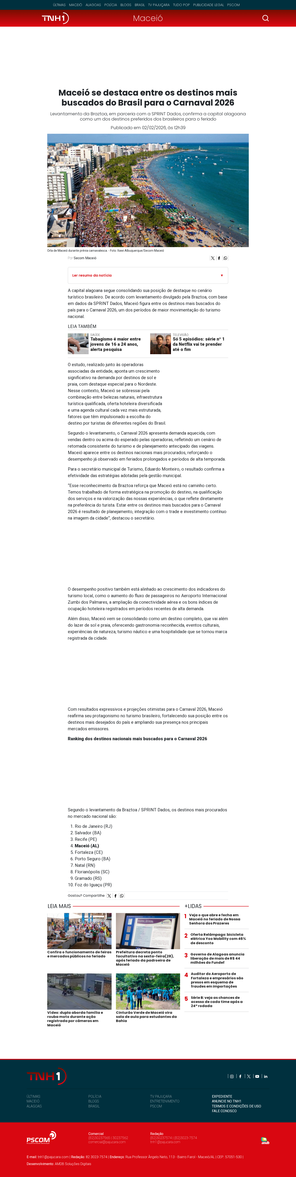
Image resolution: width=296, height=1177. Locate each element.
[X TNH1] (249, 1076)
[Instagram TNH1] (232, 1076)
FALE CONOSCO (224, 1111)
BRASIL (94, 1106)
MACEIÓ (33, 1101)
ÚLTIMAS (33, 1096)
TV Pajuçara (159, 4)
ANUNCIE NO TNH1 (226, 1101)
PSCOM (156, 1106)
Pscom (233, 4)
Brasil (140, 4)
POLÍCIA (94, 1096)
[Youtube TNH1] (257, 1076)
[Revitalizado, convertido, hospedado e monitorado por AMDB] (265, 1140)
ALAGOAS (34, 1106)
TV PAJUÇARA (161, 1096)
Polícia (110, 4)
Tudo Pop (181, 4)
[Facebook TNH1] (240, 1076)
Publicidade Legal (208, 4)
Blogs (125, 4)
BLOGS (93, 1101)
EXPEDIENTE (222, 1096)
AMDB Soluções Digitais (73, 1164)
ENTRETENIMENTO (164, 1101)
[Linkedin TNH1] (265, 1076)
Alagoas (93, 4)
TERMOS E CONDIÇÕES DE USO (236, 1106)
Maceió (75, 4)
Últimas (59, 4)
